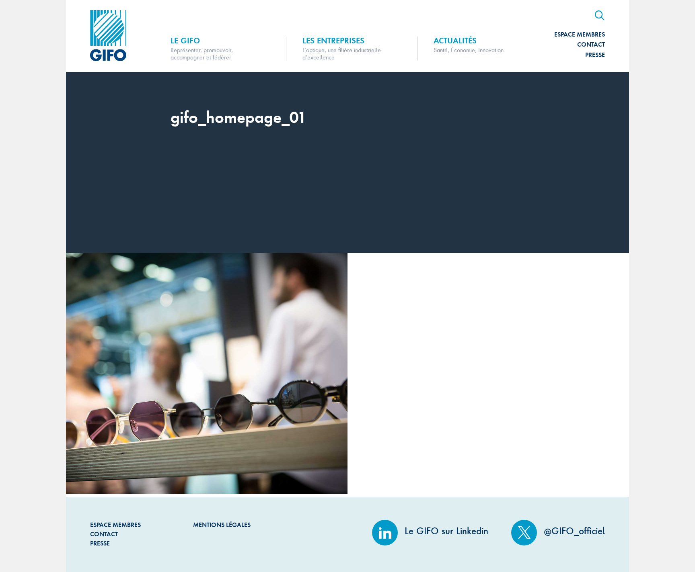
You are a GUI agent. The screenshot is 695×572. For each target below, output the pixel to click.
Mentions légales (222, 525)
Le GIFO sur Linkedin (445, 531)
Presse (595, 55)
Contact (591, 44)
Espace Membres (579, 34)
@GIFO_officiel (573, 531)
